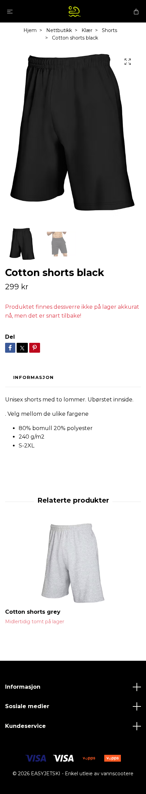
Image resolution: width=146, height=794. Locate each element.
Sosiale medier (27, 706)
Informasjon (22, 687)
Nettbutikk (59, 30)
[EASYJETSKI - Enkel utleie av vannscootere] (74, 11)
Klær (86, 30)
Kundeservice (25, 726)
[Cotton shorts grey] (73, 563)
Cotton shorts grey (32, 612)
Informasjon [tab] (33, 377)
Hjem (30, 30)
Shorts (109, 30)
